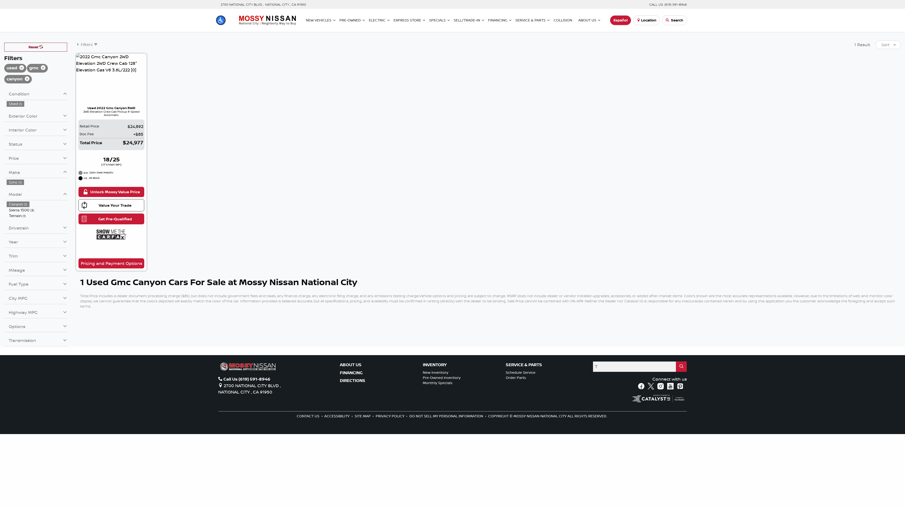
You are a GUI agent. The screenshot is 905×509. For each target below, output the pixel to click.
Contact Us (308, 416)
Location (648, 20)
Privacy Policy (390, 416)
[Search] (681, 366)
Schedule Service (520, 372)
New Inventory (435, 372)
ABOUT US (351, 364)
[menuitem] (37, 104)
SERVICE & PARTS (524, 364)
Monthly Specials (437, 382)
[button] (221, 20)
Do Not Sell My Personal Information (446, 416)
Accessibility (337, 416)
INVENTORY (435, 364)
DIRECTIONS (352, 380)
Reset (34, 47)
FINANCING (351, 372)
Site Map (363, 416)
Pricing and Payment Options (111, 263)
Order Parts (516, 377)
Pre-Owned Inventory (442, 377)
